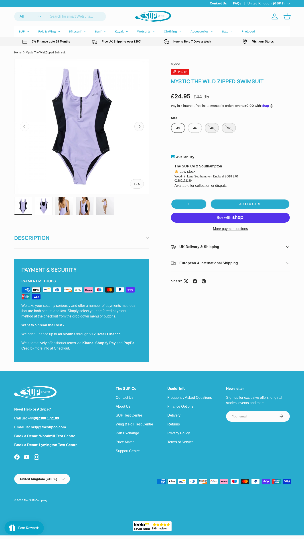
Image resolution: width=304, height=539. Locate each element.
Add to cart (250, 204)
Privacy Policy (178, 433)
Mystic (175, 64)
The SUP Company (35, 500)
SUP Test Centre (129, 415)
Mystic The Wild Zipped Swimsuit (45, 52)
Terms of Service (180, 442)
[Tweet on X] (186, 281)
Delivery (173, 415)
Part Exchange (127, 433)
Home (18, 52)
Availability (185, 157)
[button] (287, 16)
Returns (173, 424)
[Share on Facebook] (195, 281)
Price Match (125, 442)
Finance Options (180, 406)
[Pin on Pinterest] (203, 281)
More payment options (230, 229)
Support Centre (128, 451)
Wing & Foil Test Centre (134, 424)
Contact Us (218, 3)
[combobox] (60, 16)
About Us (123, 406)
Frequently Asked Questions (189, 397)
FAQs (237, 3)
